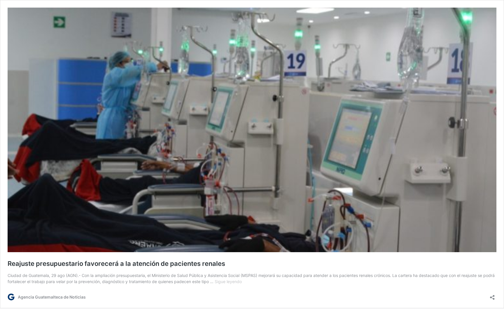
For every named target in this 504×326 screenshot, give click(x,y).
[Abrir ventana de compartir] (492, 295)
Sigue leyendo (228, 281)
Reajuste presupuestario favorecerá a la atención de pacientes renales (116, 263)
